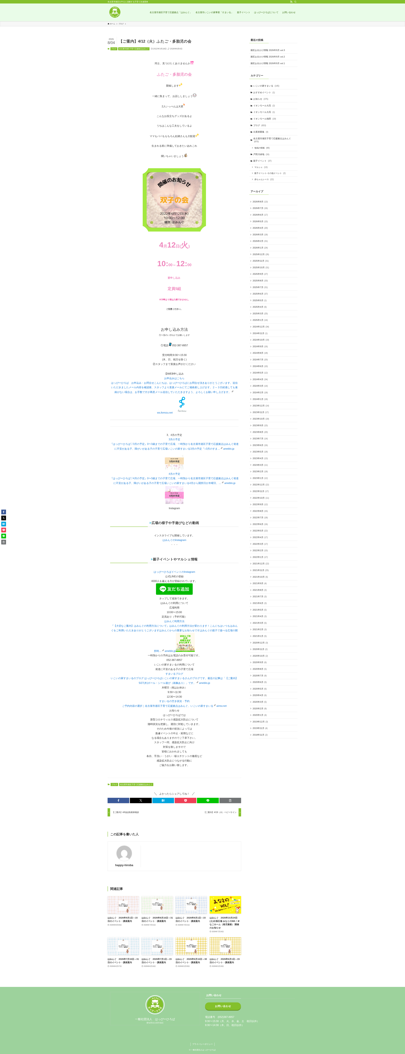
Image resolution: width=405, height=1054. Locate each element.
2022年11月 (261, 491)
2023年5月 (260, 451)
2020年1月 (260, 715)
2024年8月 (260, 353)
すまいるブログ (174, 673)
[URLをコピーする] (230, 800)
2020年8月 (260, 669)
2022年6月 (260, 524)
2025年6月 (260, 293)
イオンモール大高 (264, 105)
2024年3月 (260, 386)
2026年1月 (260, 247)
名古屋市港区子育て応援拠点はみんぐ (134, 49)
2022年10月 (261, 498)
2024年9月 (260, 346)
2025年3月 (260, 313)
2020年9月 (260, 662)
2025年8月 (260, 280)
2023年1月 (260, 478)
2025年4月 (260, 307)
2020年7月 (260, 675)
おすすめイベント (264, 92)
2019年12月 (260, 721)
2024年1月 (260, 399)
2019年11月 (260, 728)
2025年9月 (260, 274)
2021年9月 (260, 583)
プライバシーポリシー (202, 1044)
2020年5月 (260, 688)
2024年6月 (260, 366)
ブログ (113, 49)
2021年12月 (261, 563)
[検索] (295, 1)
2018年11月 (260, 735)
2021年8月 (260, 590)
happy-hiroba (124, 865)
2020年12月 (260, 642)
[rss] (291, 1)
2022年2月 (260, 550)
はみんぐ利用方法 (174, 621)
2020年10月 (260, 656)
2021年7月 (260, 596)
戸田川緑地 (261, 154)
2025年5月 (260, 300)
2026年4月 (260, 228)
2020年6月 (260, 682)
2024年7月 (260, 359)
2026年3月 (260, 234)
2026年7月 (260, 208)
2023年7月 (260, 438)
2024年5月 (260, 372)
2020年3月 (260, 702)
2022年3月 (260, 544)
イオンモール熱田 (264, 118)
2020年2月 (260, 708)
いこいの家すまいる (266, 86)
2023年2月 (260, 471)
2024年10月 (261, 340)
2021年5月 (260, 610)
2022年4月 (260, 537)
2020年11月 (260, 649)
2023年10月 (261, 418)
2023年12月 (261, 405)
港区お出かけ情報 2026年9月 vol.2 (267, 56)
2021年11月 (261, 570)
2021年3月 (260, 623)
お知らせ (260, 99)
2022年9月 (260, 504)
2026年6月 (260, 214)
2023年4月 (260, 458)
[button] (118, 800)
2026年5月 (260, 221)
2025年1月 (260, 320)
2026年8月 (260, 201)
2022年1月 (260, 557)
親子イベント (262, 161)
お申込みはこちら (174, 378)
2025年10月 (261, 267)
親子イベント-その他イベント (270, 173)
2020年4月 (260, 695)
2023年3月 (260, 465)
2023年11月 (261, 412)
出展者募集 (260, 132)
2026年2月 (260, 241)
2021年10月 (260, 577)
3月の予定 (174, 439)
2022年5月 (260, 530)
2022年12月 (261, 484)
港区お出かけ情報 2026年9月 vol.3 (267, 50)
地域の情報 (262, 148)
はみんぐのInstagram (174, 540)
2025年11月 (261, 261)
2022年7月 (260, 517)
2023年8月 (260, 432)
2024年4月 (260, 379)
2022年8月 (260, 511)
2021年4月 (260, 616)
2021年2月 (260, 629)
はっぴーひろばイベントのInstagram (174, 572)
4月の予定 (174, 474)
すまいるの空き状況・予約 (174, 701)
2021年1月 (260, 636)
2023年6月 (260, 445)
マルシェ (261, 167)
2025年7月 (260, 287)
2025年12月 (261, 254)
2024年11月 (260, 333)
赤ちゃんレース (264, 179)
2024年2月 (260, 392)
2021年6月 (260, 603)
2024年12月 (261, 326)
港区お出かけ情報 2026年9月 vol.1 (267, 63)
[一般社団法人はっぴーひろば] (115, 12)
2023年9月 (260, 425)
